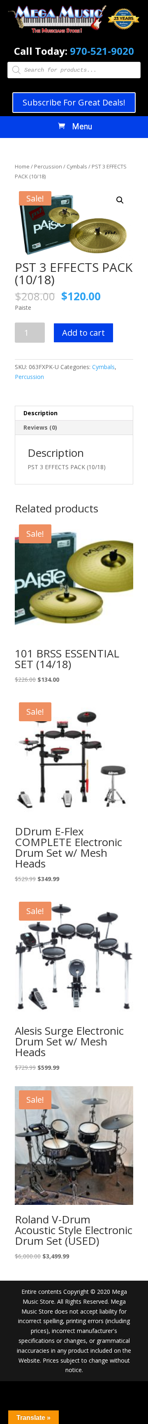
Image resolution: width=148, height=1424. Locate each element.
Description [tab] (40, 413)
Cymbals (77, 166)
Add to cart (83, 332)
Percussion (48, 166)
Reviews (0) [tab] (40, 427)
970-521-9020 (102, 51)
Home (22, 166)
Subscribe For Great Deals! (74, 102)
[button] (120, 200)
